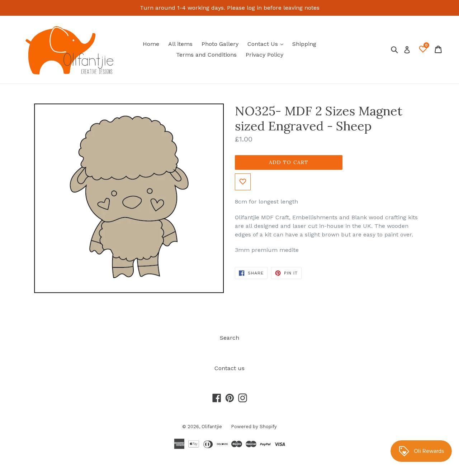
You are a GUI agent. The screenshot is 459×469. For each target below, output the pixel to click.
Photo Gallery (220, 43)
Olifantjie (212, 426)
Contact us (229, 368)
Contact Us (267, 43)
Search (229, 337)
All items (180, 43)
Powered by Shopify (254, 426)
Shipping (304, 43)
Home (151, 43)
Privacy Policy (264, 54)
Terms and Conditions (206, 54)
